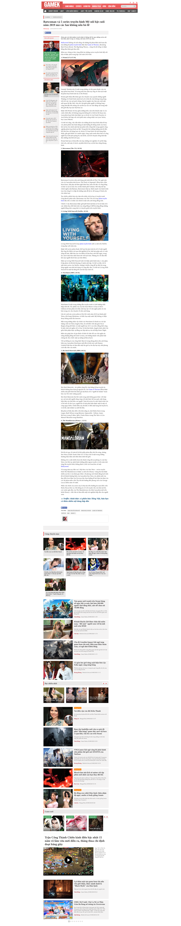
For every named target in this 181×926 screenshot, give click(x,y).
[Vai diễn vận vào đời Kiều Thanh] (51, 87)
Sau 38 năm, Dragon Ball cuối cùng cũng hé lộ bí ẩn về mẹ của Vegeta (97, 573)
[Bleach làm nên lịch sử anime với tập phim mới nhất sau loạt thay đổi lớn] (76, 544)
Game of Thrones (93, 45)
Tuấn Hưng (77, 617)
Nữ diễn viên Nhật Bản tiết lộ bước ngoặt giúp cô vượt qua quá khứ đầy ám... (53, 573)
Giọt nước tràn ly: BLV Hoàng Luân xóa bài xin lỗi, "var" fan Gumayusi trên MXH (51, 120)
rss (137, 2)
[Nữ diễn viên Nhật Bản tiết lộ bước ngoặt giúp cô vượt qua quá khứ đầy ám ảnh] (53, 564)
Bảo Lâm (76, 784)
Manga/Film (57, 17)
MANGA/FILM (96, 6)
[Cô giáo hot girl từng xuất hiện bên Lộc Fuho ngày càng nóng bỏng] (58, 670)
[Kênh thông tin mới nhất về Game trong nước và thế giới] (52, 5)
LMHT (62, 11)
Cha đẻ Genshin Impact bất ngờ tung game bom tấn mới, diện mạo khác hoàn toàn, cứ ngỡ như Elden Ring (90, 644)
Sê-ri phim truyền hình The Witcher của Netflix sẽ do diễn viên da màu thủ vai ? (52, 74)
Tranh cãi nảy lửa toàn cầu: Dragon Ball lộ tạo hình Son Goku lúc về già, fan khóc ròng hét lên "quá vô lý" (52, 138)
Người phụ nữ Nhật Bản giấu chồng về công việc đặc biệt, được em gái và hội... (76, 573)
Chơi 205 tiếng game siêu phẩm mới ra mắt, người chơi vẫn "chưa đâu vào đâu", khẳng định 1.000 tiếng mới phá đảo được (51, 103)
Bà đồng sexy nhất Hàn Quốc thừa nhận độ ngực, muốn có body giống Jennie (98, 553)
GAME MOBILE (69, 6)
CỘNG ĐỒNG (111, 6)
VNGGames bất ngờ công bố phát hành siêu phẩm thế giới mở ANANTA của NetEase (90, 752)
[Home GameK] (45, 11)
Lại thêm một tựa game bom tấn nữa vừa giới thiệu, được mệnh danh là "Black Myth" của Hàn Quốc (89, 883)
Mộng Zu (76, 718)
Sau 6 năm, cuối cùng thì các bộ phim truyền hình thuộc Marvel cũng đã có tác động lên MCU (51, 67)
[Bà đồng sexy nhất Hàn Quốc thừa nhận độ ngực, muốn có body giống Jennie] (98, 544)
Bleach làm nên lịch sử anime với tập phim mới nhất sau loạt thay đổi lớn (75, 553)
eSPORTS (79, 6)
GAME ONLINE (110, 11)
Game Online (84, 617)
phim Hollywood (86, 510)
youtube (133, 2)
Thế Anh (76, 633)
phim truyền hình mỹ (74, 510)
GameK (47, 17)
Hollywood (64, 42)
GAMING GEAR (98, 11)
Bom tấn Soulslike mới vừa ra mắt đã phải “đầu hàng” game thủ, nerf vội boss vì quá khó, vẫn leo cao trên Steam (90, 731)
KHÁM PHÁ (86, 6)
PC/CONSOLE (121, 11)
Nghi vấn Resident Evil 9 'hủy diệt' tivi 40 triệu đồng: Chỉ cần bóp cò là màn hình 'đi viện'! (52, 112)
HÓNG (104, 6)
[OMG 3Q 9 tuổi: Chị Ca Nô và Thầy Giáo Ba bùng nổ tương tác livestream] (58, 909)
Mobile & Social (83, 633)
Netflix (63, 513)
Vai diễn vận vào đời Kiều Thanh (51, 95)
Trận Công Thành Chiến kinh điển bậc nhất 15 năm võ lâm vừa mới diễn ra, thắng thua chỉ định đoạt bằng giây (75, 841)
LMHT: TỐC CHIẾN (86, 11)
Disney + (73, 513)
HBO (68, 513)
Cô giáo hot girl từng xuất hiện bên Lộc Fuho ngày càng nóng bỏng (90, 664)
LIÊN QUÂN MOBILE (72, 11)
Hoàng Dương (78, 672)
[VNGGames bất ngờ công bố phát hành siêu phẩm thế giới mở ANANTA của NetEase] (58, 757)
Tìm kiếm (134, 6)
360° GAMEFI (132, 11)
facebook (130, 2)
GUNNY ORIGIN (53, 11)
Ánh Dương (77, 915)
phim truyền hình (76, 45)
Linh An (76, 803)
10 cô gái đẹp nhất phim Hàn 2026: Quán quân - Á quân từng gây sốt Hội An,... (55, 594)
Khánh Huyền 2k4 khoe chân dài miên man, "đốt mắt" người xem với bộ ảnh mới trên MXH (89, 624)
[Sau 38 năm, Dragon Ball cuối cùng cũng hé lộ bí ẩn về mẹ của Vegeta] (98, 564)
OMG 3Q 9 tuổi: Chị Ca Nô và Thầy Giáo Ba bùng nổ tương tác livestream (89, 903)
